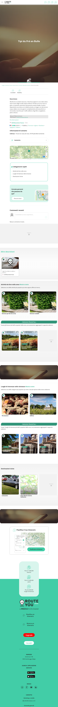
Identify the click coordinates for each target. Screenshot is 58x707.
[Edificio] (43, 404)
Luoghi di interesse (5, 85)
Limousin (20, 85)
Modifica (19, 92)
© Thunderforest (34, 158)
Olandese (41, 125)
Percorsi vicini (17, 198)
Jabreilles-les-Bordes (26, 85)
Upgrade (29, 635)
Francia (10, 85)
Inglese (36, 125)
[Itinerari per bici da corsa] (15, 302)
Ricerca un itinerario (30, 624)
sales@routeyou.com (29, 701)
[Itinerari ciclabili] (43, 302)
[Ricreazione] (15, 404)
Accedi (29, 643)
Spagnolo (12, 127)
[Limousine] (10, 484)
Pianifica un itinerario (30, 615)
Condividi (12, 92)
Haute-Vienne (15, 85)
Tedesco (18, 127)
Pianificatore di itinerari (36, 549)
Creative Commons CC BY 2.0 (22, 117)
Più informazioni (14, 120)
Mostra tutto (24, 284)
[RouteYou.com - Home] (8, 2)
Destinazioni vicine (18, 176)
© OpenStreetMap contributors (42, 158)
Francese (30, 125)
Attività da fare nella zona (19, 171)
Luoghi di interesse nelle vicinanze (22, 174)
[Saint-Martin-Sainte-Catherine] (29, 484)
